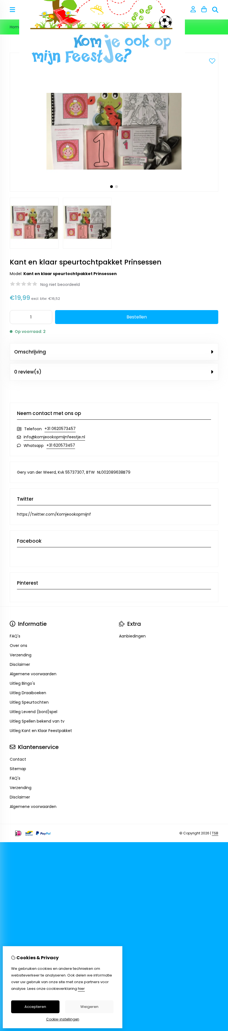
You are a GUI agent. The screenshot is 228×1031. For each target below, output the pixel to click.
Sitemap (18, 769)
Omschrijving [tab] (30, 351)
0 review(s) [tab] (27, 372)
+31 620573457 (60, 445)
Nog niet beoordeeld (60, 284)
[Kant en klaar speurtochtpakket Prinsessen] (114, 190)
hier (81, 988)
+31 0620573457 (60, 428)
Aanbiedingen (132, 636)
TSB (215, 833)
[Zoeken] (215, 10)
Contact (18, 759)
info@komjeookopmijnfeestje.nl (54, 437)
